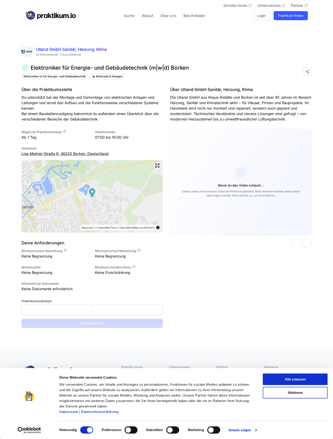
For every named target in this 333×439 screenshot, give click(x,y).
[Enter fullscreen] (157, 165)
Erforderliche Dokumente (40, 283)
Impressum (68, 412)
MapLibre (87, 227)
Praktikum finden (290, 15)
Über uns (168, 15)
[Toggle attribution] (158, 227)
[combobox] (92, 310)
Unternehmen (269, 5)
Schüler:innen (235, 5)
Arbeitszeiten (105, 132)
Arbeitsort (29, 148)
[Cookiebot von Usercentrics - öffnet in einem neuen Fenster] (29, 430)
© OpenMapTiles (105, 227)
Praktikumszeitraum (37, 301)
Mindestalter (31, 267)
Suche (129, 15)
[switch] (131, 430)
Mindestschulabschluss (113, 267)
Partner (297, 5)
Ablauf (147, 15)
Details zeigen (240, 430)
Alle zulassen (295, 379)
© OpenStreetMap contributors (135, 227)
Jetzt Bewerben (92, 323)
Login (261, 15)
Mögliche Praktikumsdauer (42, 132)
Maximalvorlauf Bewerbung (116, 251)
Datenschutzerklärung (99, 412)
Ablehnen (295, 393)
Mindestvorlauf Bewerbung (42, 251)
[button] (92, 193)
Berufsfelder (194, 15)
